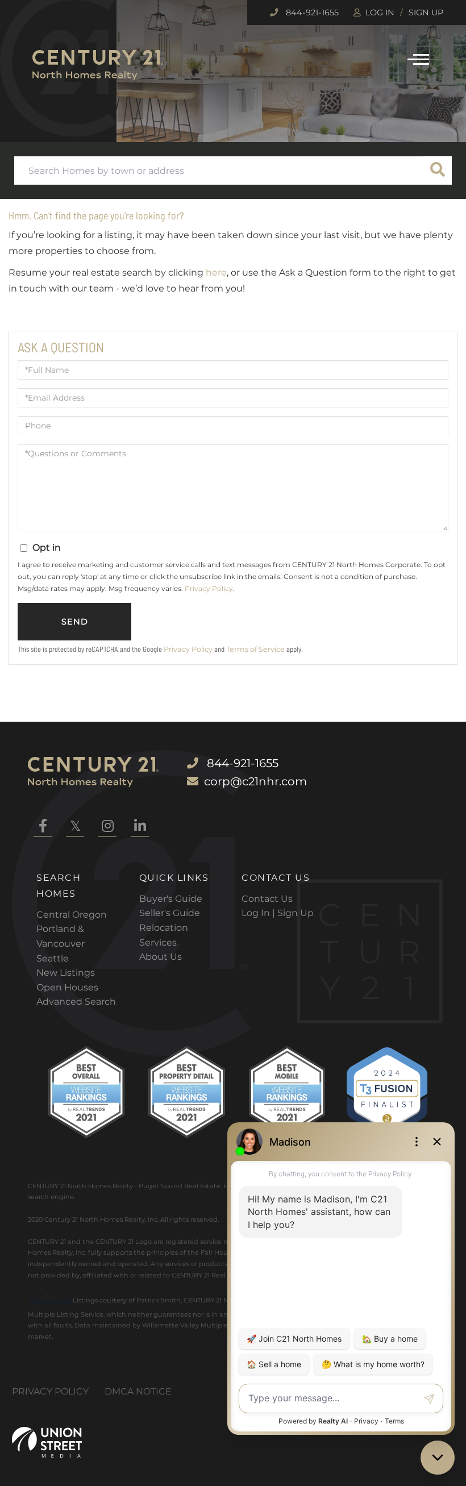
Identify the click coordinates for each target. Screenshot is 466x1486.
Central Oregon (71, 914)
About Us (160, 956)
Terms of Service (255, 649)
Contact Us (267, 898)
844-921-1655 (311, 12)
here (216, 272)
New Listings (65, 972)
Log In (379, 12)
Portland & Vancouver (60, 936)
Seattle (52, 958)
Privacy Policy (209, 588)
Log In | (259, 913)
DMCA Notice (138, 1391)
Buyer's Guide (170, 898)
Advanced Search (76, 1001)
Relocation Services (163, 935)
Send (74, 622)
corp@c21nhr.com (255, 781)
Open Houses (67, 987)
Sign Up (426, 12)
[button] (437, 170)
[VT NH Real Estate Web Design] (47, 1442)
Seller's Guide (169, 913)
